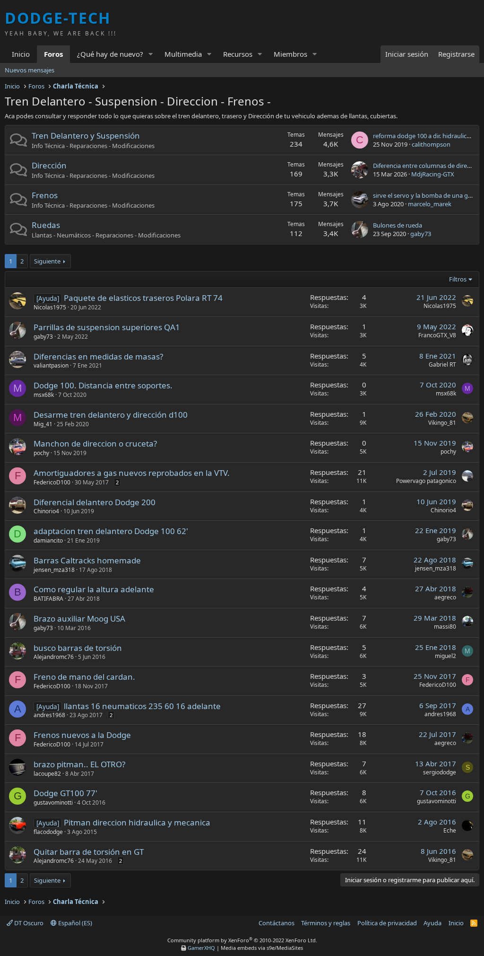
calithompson (431, 144)
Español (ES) (74, 923)
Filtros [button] (458, 279)
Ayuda (432, 923)
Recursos (237, 54)
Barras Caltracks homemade (87, 560)
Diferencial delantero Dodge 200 (95, 502)
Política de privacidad (387, 923)
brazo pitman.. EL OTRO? (79, 764)
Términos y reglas (325, 923)
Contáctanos (276, 923)
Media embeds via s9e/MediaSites (262, 947)
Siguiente (47, 261)
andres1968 (49, 715)
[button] (150, 54)
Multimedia (183, 54)
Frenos (45, 195)
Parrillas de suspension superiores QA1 (107, 327)
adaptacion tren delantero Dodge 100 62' (111, 531)
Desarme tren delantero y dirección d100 (111, 414)
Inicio (21, 54)
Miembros (290, 54)
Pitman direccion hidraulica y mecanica (137, 822)
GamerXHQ (201, 947)
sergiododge (439, 772)
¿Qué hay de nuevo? (110, 54)
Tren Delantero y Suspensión (86, 135)
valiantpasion (51, 365)
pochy (41, 453)
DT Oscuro (28, 923)
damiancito (48, 540)
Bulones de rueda (397, 225)
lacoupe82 (47, 774)
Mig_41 (43, 424)
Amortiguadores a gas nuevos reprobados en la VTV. (132, 472)
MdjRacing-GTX (432, 174)
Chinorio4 (46, 511)
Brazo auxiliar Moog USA (79, 618)
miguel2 (445, 656)
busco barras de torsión (78, 647)
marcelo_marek (429, 204)
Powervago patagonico (426, 481)
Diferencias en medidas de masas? (98, 356)
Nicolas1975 (50, 307)
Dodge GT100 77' (65, 793)
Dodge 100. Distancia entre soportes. (103, 385)
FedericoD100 (52, 482)
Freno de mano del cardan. (84, 676)
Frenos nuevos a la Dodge (82, 734)
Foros (53, 54)
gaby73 (420, 233)
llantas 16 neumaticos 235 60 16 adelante (142, 706)
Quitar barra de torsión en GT (89, 851)
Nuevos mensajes (29, 70)
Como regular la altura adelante (94, 589)
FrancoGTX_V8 (437, 335)
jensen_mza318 (54, 570)
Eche (449, 830)
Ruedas (46, 224)
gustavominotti (53, 802)
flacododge (48, 832)
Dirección (49, 165)
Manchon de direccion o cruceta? (95, 443)
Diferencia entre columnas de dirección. (428, 165)
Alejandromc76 (54, 657)
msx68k (44, 395)
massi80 (445, 627)
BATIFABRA (48, 599)
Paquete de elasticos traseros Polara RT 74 (143, 297)
